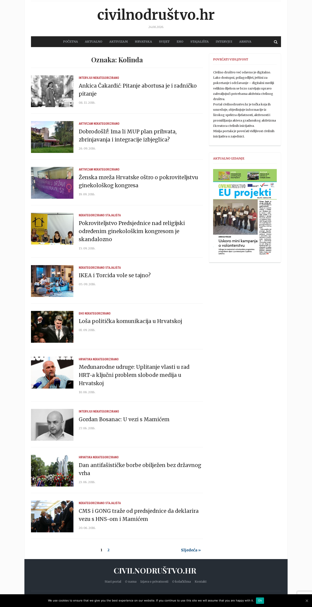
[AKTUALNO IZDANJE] (245, 214)
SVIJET (164, 41)
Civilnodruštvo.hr (156, 14)
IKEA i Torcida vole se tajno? (115, 275)
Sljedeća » (191, 550)
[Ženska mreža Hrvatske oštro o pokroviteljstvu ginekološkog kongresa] (52, 183)
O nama (130, 581)
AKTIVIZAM (118, 41)
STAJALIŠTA (199, 41)
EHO (180, 41)
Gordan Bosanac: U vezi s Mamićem (124, 419)
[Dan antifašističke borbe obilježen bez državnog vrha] (52, 470)
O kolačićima (181, 581)
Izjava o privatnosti (154, 581)
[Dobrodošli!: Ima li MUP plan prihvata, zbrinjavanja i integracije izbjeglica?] (52, 137)
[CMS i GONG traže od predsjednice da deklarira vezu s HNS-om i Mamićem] (52, 516)
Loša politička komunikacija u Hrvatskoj (130, 321)
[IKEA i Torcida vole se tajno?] (52, 281)
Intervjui (224, 41)
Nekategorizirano (106, 78)
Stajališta (113, 215)
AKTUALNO (93, 41)
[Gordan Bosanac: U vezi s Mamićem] (52, 425)
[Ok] (307, 601)
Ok (260, 600)
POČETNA (70, 41)
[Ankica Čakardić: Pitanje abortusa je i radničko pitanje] (52, 91)
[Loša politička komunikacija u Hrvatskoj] (52, 327)
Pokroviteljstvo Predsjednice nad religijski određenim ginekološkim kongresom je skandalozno (132, 231)
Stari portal (113, 581)
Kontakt (201, 581)
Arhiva (245, 41)
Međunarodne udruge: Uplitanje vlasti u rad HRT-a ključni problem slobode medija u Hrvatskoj (134, 375)
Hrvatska (85, 359)
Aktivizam (86, 123)
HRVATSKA (143, 41)
